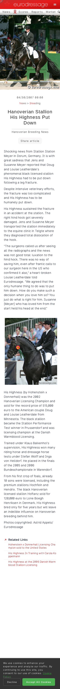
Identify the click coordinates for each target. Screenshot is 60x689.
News (22, 103)
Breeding (35, 103)
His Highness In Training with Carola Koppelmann (32, 555)
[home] (27, 4)
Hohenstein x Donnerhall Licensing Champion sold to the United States (31, 546)
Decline (12, 682)
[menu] (55, 4)
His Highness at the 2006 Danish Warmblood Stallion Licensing (32, 563)
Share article (30, 140)
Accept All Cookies (38, 682)
